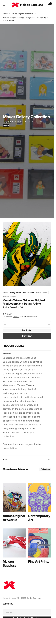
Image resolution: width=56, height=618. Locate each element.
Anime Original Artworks (22, 14)
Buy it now (27, 333)
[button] (6, 5)
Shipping (16, 314)
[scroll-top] (49, 613)
